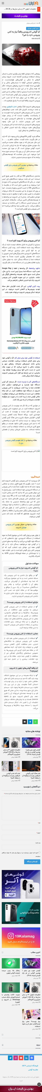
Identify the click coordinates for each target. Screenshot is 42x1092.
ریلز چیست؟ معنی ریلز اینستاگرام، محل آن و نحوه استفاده (31, 1024)
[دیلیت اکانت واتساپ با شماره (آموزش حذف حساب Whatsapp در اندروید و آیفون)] (11, 987)
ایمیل (38, 833)
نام (39, 823)
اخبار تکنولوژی (12, 106)
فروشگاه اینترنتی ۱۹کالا (30, 1066)
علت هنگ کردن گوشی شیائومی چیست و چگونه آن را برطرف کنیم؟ (31, 775)
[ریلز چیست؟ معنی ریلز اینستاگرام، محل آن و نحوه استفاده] (31, 1014)
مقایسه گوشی (33, 1070)
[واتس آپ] (35, 721)
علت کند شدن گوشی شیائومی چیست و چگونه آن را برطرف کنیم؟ (11, 775)
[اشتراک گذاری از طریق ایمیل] (24, 721)
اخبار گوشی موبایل (31, 23)
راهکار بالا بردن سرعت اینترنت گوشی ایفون (11, 972)
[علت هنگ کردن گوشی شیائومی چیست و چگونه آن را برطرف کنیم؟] (31, 766)
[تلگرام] (30, 721)
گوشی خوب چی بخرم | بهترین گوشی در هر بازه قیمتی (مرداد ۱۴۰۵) (32, 752)
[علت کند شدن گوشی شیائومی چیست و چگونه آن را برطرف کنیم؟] (11, 766)
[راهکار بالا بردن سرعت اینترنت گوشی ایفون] (11, 963)
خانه (38, 23)
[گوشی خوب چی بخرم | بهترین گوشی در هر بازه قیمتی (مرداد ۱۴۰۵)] (31, 742)
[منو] (3, 4)
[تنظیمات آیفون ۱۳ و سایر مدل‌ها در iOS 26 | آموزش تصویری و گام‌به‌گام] (11, 742)
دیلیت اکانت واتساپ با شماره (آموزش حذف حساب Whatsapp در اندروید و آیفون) (11, 999)
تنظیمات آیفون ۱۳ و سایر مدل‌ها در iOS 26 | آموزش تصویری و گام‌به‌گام (11, 752)
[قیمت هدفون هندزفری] (21, 16)
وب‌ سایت (37, 843)
